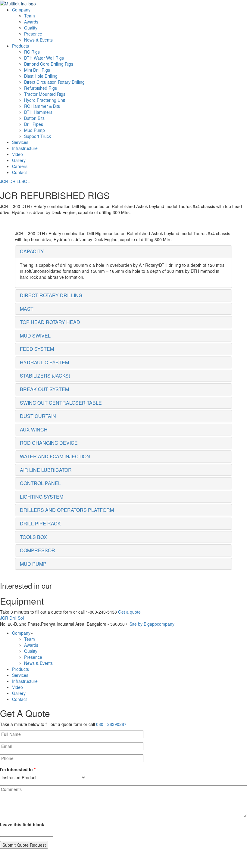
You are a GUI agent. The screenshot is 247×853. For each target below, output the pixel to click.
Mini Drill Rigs (37, 70)
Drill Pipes (33, 124)
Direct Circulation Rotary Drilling (54, 82)
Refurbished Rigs (40, 88)
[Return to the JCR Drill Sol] (18, 3)
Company (21, 10)
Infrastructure (25, 148)
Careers (19, 166)
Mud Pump (34, 130)
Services (20, 142)
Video (17, 154)
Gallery (19, 160)
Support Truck (37, 136)
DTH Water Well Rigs (44, 58)
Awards (31, 22)
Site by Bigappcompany (152, 624)
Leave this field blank (22, 824)
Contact (19, 172)
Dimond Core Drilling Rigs (48, 64)
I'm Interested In (18, 769)
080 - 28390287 (111, 724)
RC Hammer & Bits (42, 106)
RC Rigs (32, 52)
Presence (33, 34)
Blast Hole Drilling (41, 76)
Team (29, 16)
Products (20, 46)
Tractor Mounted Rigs (44, 94)
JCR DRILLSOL (15, 181)
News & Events (38, 40)
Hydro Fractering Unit (44, 100)
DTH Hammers (38, 112)
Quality (30, 28)
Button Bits (34, 118)
